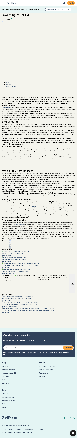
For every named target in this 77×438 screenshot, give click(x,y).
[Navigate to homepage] (13, 3)
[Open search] (64, 3)
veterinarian (19, 225)
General (8, 84)
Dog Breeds (5, 376)
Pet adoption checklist (9, 373)
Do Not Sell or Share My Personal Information (17, 432)
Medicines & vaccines (9, 404)
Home (7, 82)
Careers (19, 429)
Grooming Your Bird (12, 86)
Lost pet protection (46, 370)
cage (34, 206)
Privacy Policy (57, 353)
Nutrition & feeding (8, 397)
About (4, 429)
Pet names (5, 383)
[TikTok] (69, 418)
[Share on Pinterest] (10, 243)
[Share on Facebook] (10, 240)
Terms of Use (28, 429)
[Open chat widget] (73, 433)
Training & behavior (8, 401)
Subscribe (68, 348)
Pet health (5, 394)
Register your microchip (47, 366)
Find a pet (5, 366)
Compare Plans (72, 283)
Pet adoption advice (8, 370)
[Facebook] (65, 418)
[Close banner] (74, 9)
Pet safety (42, 376)
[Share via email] (10, 247)
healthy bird (7, 107)
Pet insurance (44, 373)
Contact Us (11, 429)
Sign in (71, 3)
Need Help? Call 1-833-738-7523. (57, 9)
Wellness (4, 407)
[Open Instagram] (10, 245)
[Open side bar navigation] (4, 3)
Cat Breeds (5, 380)
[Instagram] (74, 418)
